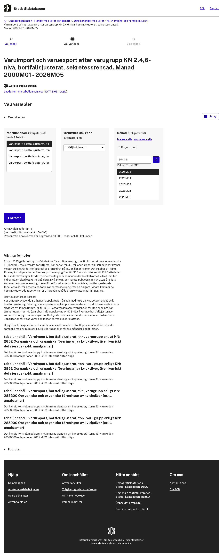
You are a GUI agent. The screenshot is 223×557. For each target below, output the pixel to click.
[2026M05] (138, 172)
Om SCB (175, 489)
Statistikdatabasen (20, 20)
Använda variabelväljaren (23, 489)
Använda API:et (17, 502)
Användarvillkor (71, 483)
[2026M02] (138, 191)
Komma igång (16, 483)
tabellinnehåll (17, 133)
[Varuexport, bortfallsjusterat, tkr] (29, 156)
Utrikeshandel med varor (89, 20)
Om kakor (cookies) (74, 495)
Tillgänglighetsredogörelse (79, 489)
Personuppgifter (72, 502)
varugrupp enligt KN (78, 133)
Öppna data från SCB (129, 503)
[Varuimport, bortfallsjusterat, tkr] (29, 144)
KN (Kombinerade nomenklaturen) (127, 20)
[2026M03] (138, 184)
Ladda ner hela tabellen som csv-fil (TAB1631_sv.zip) (35, 91)
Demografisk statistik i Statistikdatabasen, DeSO (132, 484)
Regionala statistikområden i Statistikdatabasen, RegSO (133, 494)
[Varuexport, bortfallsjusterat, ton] (29, 163)
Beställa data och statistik (132, 509)
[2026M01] (138, 197)
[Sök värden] (156, 159)
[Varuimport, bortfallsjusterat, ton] (29, 150)
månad (122, 133)
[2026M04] (138, 178)
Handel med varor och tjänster (53, 20)
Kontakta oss (178, 483)
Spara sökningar (18, 495)
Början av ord (129, 147)
